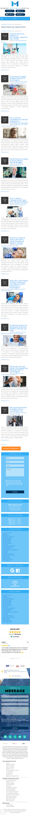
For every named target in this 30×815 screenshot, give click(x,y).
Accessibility (9, 773)
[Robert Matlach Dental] (15, 5)
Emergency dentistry (20, 289)
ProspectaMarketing (15, 812)
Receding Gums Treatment (13, 794)
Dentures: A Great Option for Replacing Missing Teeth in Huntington (18, 369)
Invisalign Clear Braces (12, 793)
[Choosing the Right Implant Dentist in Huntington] (14, 90)
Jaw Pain (5, 552)
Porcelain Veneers (8, 553)
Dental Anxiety (7, 538)
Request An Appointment (11, 448)
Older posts (4, 444)
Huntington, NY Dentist (6, 24)
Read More (5, 70)
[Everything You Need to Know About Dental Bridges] (14, 172)
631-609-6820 (16, 510)
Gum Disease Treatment (12, 791)
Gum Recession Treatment (10, 550)
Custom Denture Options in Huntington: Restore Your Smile (18, 36)
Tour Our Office (10, 767)
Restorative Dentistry (11, 796)
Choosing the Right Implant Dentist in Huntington (17, 78)
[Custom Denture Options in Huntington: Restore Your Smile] (14, 48)
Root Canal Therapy (11, 797)
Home (7, 763)
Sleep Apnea (6, 557)
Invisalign (5, 551)
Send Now (15, 492)
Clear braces (6, 535)
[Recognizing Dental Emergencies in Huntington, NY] (14, 421)
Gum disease (6, 548)
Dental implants (7, 543)
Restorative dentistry (19, 83)
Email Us (10, 14)
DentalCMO (8, 811)
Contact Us (9, 774)
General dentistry (8, 547)
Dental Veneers (10, 784)
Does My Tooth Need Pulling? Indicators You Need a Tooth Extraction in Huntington (18, 284)
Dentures (18, 40)
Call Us (10, 11)
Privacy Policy (9, 771)
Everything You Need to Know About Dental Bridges (18, 160)
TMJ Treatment (10, 800)
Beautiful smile (19, 81)
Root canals (15, 246)
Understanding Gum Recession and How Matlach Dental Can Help (18, 328)
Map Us (20, 14)
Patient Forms (10, 768)
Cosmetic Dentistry (8, 537)
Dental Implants (10, 783)
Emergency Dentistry (11, 787)
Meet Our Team (10, 766)
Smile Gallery (9, 805)
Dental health (19, 244)
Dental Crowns (7, 540)
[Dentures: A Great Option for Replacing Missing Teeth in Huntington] (14, 381)
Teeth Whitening (10, 799)
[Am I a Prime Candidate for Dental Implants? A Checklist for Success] (14, 133)
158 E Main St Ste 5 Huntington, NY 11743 (15, 672)
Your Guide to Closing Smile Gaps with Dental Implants (18, 200)
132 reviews (17, 634)
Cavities (5, 534)
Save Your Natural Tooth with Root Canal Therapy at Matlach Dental (17, 240)
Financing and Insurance (12, 770)
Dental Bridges (19, 164)
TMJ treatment (7, 560)
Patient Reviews (10, 806)
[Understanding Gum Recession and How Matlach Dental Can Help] (14, 340)
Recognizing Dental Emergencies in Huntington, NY (18, 409)
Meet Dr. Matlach (10, 764)
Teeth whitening (7, 559)
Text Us (21, 11)
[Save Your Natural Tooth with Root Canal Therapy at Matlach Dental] (14, 252)
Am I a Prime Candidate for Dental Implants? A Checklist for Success (18, 120)
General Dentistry (10, 790)
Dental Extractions (11, 789)
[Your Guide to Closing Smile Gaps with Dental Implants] (14, 211)
